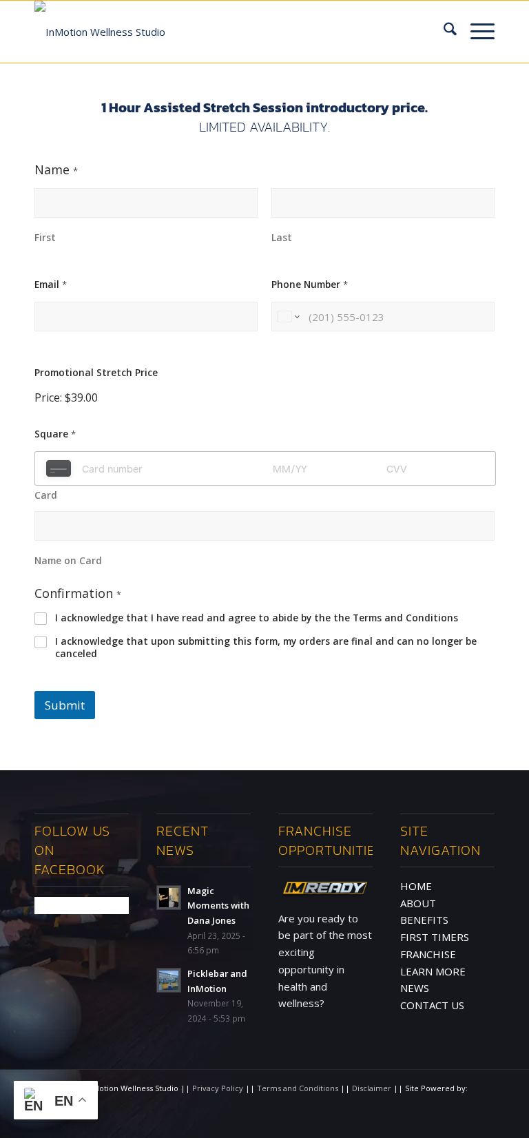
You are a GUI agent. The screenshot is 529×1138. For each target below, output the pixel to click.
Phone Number (309, 284)
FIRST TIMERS (434, 937)
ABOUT (418, 903)
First (45, 237)
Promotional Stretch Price (96, 372)
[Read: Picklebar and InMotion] (168, 980)
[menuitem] (443, 32)
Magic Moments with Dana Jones (218, 905)
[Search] (443, 32)
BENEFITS (424, 920)
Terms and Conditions (298, 1088)
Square (55, 433)
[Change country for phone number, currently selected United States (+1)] (287, 316)
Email (50, 284)
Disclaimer (372, 1088)
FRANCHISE (428, 954)
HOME (416, 886)
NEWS (414, 988)
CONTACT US (432, 1005)
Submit (65, 705)
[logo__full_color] (99, 23)
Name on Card (68, 560)
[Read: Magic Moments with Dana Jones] (168, 897)
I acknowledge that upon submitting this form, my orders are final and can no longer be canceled (266, 647)
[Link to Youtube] (484, 1120)
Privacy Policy (218, 1088)
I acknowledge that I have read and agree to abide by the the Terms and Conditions (256, 618)
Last (281, 237)
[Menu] (476, 32)
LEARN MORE (433, 971)
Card (45, 495)
